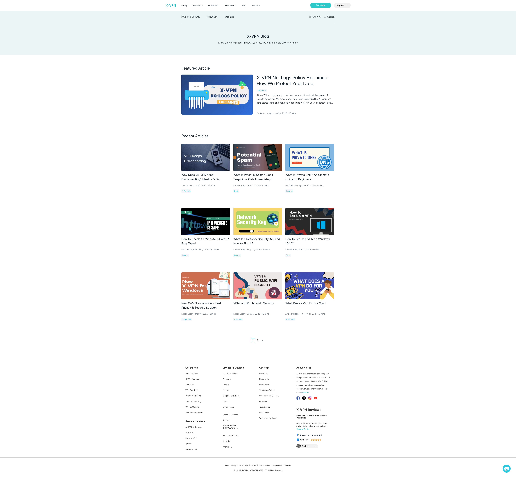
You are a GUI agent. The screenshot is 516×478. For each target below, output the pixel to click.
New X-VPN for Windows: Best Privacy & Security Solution (201, 305)
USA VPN (189, 433)
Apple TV (226, 441)
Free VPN (189, 384)
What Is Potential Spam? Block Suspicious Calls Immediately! (253, 177)
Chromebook (228, 407)
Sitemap (287, 465)
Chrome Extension (230, 415)
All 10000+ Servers (193, 427)
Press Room (264, 412)
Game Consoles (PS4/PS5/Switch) (230, 426)
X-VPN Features (192, 379)
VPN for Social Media (194, 412)
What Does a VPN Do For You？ (306, 303)
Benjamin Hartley (265, 113)
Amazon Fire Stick (230, 435)
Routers (226, 420)
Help (244, 5)
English (340, 5)
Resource (256, 5)
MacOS (226, 384)
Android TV (227, 447)
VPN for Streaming (193, 401)
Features (196, 5)
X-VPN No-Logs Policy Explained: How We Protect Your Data (293, 80)
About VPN (212, 16)
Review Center (303, 429)
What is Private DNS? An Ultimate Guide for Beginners (307, 177)
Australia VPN (191, 449)
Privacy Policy (230, 465)
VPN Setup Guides (267, 390)
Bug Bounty (277, 465)
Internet (289, 191)
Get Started (321, 5)
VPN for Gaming (192, 407)
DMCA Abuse (264, 465)
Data (236, 191)
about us (305, 392)
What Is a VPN (191, 373)
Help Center (264, 384)
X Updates (261, 91)
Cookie (253, 465)
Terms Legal (243, 465)
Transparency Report (268, 418)
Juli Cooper (186, 185)
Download (212, 5)
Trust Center (264, 407)
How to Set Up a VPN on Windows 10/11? (307, 241)
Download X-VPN (230, 373)
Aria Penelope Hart (294, 314)
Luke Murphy (239, 185)
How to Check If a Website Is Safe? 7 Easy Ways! (205, 241)
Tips (288, 255)
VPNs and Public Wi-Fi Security (253, 303)
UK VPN (188, 444)
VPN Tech (186, 191)
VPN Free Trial (191, 390)
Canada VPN (190, 438)
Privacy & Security (190, 16)
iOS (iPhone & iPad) (231, 396)
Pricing (184, 5)
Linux (225, 401)
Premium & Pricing (193, 396)
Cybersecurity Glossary (269, 396)
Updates (229, 16)
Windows (227, 379)
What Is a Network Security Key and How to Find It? (256, 241)
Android (226, 390)
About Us (263, 373)
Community (264, 379)
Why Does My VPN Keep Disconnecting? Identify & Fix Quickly (200, 177)
